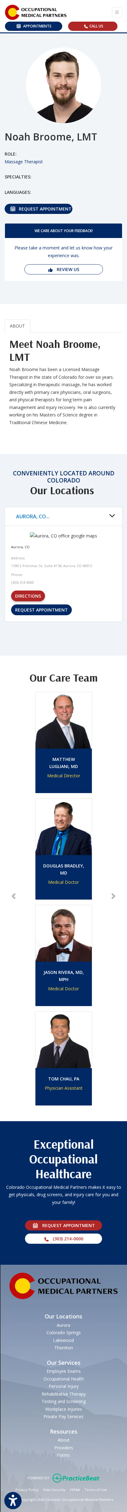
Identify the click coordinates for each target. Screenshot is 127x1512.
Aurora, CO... (33, 516)
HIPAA (75, 1489)
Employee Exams (64, 1371)
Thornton (63, 1348)
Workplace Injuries (63, 1409)
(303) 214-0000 (66, 1239)
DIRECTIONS (30, 596)
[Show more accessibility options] (12, 1501)
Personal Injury (64, 1386)
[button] (13, 896)
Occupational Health (63, 1379)
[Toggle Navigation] (117, 12)
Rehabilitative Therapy (64, 1394)
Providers (63, 1448)
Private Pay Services (63, 1416)
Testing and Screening (64, 1401)
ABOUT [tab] (17, 326)
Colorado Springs (64, 1332)
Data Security (54, 1489)
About (64, 1440)
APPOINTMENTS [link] (36, 26)
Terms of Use (95, 1489)
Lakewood (63, 1340)
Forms (63, 1455)
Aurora (63, 1325)
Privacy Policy (27, 1489)
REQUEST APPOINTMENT (44, 209)
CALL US (95, 26)
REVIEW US (66, 269)
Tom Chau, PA (63, 1079)
